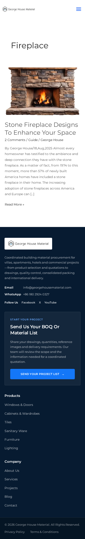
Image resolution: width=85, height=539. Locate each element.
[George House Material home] (28, 244)
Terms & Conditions (44, 532)
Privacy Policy (15, 532)
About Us (12, 471)
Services (11, 479)
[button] (79, 9)
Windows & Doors (19, 405)
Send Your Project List (42, 374)
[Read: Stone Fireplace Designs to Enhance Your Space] (42, 91)
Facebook (28, 302)
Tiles (8, 422)
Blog (8, 497)
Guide (33, 140)
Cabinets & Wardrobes (22, 414)
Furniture (12, 439)
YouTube (50, 302)
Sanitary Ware (16, 431)
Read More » (14, 204)
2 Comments (15, 140)
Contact (11, 505)
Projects (11, 488)
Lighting (11, 448)
